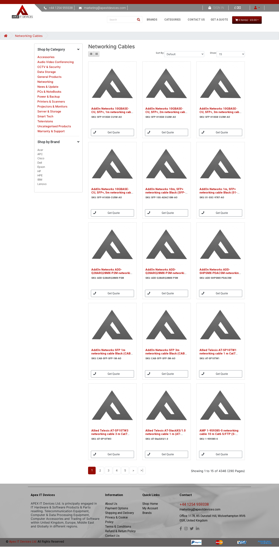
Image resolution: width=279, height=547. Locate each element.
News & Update (47, 86)
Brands (147, 513)
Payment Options (116, 508)
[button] (58, 49)
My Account (150, 508)
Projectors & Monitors (52, 106)
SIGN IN (218, 8)
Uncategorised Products (54, 126)
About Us (111, 504)
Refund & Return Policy (120, 531)
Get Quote (114, 132)
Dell (39, 162)
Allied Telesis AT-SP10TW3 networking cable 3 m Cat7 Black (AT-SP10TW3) (109, 434)
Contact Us (112, 535)
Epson (41, 166)
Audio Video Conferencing (55, 62)
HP (39, 171)
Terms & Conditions (118, 526)
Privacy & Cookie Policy (116, 520)
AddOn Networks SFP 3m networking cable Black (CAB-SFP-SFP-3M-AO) (165, 353)
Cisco (40, 158)
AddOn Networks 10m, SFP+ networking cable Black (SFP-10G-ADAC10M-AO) (165, 192)
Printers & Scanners (51, 101)
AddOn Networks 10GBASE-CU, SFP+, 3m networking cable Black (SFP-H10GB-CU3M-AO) (220, 112)
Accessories (45, 57)
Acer (40, 149)
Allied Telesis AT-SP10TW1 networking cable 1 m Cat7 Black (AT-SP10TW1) (217, 353)
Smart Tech (45, 116)
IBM (39, 179)
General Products (49, 77)
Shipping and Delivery (119, 513)
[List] (91, 54)
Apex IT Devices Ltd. (22, 541)
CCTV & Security (49, 67)
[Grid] (96, 54)
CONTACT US (196, 19)
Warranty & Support (51, 131)
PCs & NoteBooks (49, 91)
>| (141, 470)
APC (40, 154)
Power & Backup (48, 96)
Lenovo (41, 184)
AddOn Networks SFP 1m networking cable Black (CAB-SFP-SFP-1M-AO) (111, 353)
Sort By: (160, 52)
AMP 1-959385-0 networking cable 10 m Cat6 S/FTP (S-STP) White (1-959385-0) (218, 434)
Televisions (45, 121)
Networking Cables (29, 36)
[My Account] (257, 8)
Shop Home (150, 504)
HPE (40, 175)
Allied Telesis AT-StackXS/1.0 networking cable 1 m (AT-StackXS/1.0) (165, 434)
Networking (45, 82)
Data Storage (46, 72)
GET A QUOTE (219, 19)
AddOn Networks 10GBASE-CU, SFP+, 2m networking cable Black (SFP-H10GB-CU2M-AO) (166, 112)
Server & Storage (49, 111)
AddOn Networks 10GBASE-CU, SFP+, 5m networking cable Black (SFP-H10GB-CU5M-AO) (112, 192)
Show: (213, 52)
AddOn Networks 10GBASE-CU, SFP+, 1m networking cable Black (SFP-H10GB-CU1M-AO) (112, 112)
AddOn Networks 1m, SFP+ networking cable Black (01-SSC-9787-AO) (218, 192)
